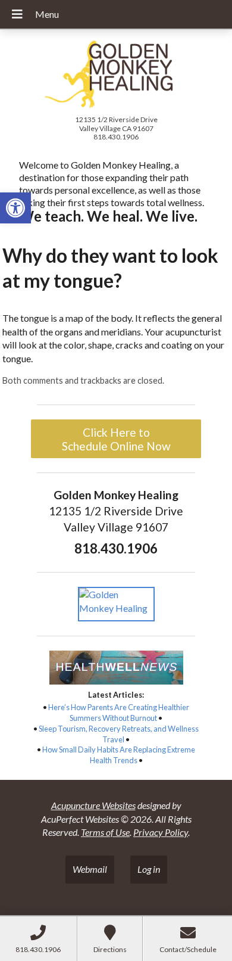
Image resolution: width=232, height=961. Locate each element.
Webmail (90, 869)
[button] (15, 207)
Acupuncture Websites (93, 805)
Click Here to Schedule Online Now (116, 439)
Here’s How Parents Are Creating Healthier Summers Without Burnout (118, 712)
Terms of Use (105, 832)
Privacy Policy (160, 832)
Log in (148, 869)
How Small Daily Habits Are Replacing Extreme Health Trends (118, 755)
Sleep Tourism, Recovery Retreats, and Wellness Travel (119, 734)
